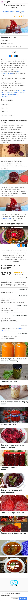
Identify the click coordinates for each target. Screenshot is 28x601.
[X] (17, 56)
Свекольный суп (6, 96)
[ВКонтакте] (10, 56)
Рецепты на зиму (13, 94)
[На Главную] (7, 2)
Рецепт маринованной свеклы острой (11, 491)
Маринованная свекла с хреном (12, 468)
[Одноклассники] (12, 56)
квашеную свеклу (6, 218)
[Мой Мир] (15, 56)
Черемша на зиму (9, 381)
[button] (26, 2)
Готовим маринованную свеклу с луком (12, 446)
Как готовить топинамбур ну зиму (14, 403)
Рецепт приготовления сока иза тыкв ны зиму (14, 360)
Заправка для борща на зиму (14, 533)
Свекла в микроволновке (12, 512)
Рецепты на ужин (12, 92)
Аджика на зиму (8, 424)
